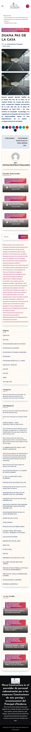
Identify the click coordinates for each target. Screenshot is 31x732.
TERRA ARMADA (10, 138)
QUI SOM (5, 373)
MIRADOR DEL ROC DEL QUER (11, 541)
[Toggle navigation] (2, 6)
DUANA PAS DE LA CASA (10, 518)
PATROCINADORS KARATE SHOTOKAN (14, 344)
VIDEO (4, 377)
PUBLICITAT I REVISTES (10, 365)
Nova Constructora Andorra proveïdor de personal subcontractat (14, 612)
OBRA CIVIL (6, 545)
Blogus (24, 727)
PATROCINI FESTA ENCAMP (11, 348)
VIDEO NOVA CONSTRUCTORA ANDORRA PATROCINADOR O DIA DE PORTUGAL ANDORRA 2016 (15, 506)
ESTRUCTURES (7, 549)
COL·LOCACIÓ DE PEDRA (10, 537)
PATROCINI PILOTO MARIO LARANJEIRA (14, 352)
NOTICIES (6, 339)
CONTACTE (6, 335)
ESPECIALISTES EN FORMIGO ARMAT (14, 526)
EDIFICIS (5, 553)
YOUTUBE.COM (7, 382)
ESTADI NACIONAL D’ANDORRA (12, 580)
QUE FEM (5, 369)
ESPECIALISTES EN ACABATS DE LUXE (14, 482)
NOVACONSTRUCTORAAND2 (15, 44)
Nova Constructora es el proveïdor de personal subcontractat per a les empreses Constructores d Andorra (14, 30)
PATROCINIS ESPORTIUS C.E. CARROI (14, 360)
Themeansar (15, 729)
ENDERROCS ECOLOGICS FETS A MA (13, 558)
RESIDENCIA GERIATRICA (10, 584)
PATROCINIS (6, 356)
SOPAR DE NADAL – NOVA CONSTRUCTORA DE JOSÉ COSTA (14, 647)
